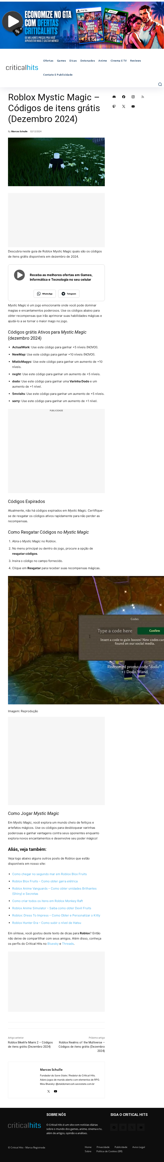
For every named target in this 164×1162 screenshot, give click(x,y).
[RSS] (143, 97)
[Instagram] (133, 97)
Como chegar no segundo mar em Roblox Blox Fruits (49, 874)
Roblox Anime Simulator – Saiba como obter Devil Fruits (51, 908)
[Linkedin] (41, 1090)
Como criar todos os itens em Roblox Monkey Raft (47, 901)
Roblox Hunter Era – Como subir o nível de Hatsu (46, 923)
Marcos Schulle (19, 131)
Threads (68, 944)
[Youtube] (55, 1090)
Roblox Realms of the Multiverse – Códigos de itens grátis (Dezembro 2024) (82, 1047)
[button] (160, 84)
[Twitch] (114, 106)
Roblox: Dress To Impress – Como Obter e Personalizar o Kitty (56, 915)
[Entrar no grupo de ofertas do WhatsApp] (82, 25)
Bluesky (53, 944)
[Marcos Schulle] (24, 1080)
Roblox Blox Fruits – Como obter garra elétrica (45, 881)
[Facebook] (124, 97)
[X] (48, 1090)
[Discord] (114, 97)
